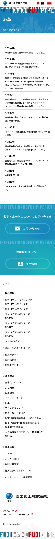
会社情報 (11, 30)
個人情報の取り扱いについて (19, 470)
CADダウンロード (14, 365)
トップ (8, 283)
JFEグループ (8, 511)
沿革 (7, 402)
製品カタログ (12, 354)
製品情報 (9, 293)
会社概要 (9, 387)
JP (38, 3)
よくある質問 (12, 458)
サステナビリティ (14, 407)
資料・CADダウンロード (17, 348)
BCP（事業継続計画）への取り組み (23, 418)
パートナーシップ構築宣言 (18, 477)
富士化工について (14, 382)
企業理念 (9, 392)
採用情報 (9, 446)
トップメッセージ (14, 397)
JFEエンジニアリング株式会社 (16, 514)
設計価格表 (10, 359)
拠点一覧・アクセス (15, 413)
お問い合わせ (12, 463)
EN (42, 3)
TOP (4, 30)
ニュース (9, 453)
